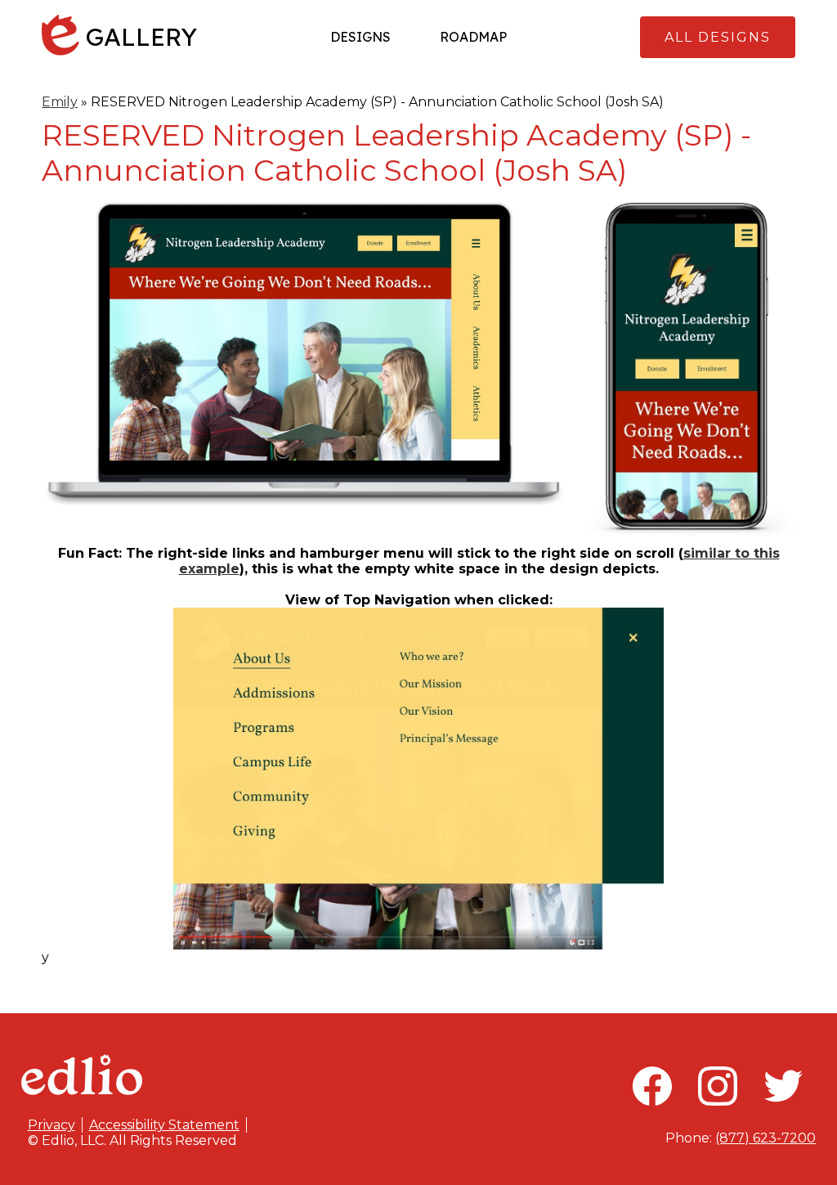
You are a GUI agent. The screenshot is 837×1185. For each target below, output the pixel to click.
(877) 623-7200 (765, 1138)
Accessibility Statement (164, 1125)
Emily (60, 102)
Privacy (51, 1125)
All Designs (718, 37)
